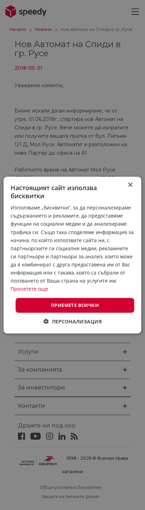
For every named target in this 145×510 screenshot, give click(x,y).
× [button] (130, 184)
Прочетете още (29, 288)
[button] (73, 321)
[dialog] (72, 255)
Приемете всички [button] (75, 305)
